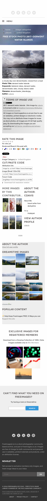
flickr (34, 13)
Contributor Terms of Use (12, 493)
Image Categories (23, 29)
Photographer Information (13, 491)
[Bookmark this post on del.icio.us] (5, 149)
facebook (18, 13)
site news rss (23, 435)
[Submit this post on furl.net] (18, 149)
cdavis (11, 94)
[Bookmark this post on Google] (23, 149)
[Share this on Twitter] (40, 149)
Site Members (33, 343)
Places (8, 32)
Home (7, 29)
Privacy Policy (22, 497)
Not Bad (7, 141)
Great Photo (10, 141)
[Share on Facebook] (14, 149)
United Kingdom (23, 32)
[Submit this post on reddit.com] (31, 149)
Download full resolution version (16, 182)
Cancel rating (3, 141)
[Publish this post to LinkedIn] (27, 149)
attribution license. (12, 454)
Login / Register (31, 491)
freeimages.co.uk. (30, 447)
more (20, 235)
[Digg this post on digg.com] (9, 149)
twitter (13, 13)
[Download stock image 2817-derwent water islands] (23, 64)
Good (9, 141)
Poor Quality (5, 141)
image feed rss (28, 435)
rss (23, 13)
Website (14, 426)
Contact (34, 497)
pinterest (29, 13)
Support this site (8, 319)
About (11, 497)
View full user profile (10, 247)
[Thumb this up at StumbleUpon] (36, 149)
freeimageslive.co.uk (14, 5)
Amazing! (12, 141)
